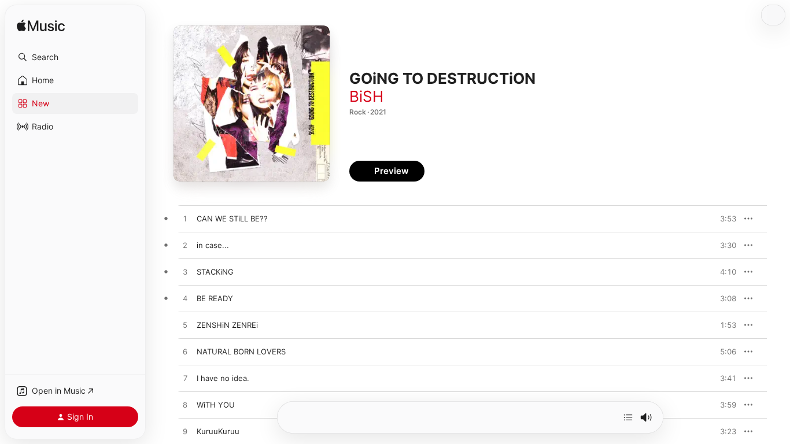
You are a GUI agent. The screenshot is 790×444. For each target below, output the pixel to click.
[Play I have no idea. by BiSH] (185, 378)
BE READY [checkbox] (215, 298)
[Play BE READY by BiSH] (185, 299)
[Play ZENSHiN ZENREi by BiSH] (185, 325)
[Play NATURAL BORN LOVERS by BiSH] (185, 352)
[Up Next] (628, 417)
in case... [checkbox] (213, 245)
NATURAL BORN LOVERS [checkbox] (241, 351)
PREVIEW (723, 218)
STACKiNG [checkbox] (215, 271)
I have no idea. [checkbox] (223, 378)
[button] (75, 57)
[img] (41, 26)
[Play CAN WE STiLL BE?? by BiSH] (185, 219)
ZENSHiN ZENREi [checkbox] (227, 325)
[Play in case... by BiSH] (185, 245)
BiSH (366, 96)
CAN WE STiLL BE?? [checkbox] (232, 218)
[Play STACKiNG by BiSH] (185, 272)
